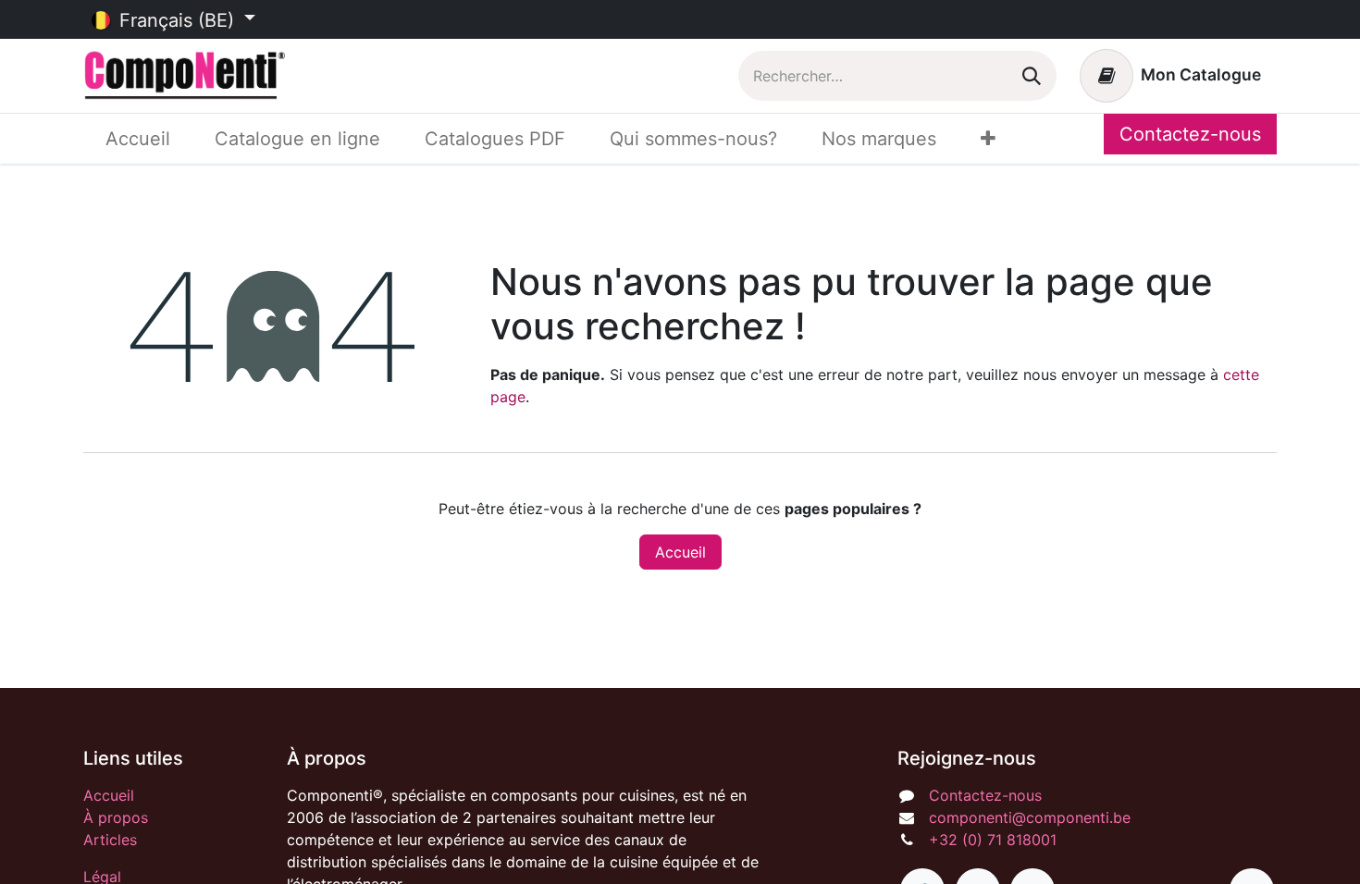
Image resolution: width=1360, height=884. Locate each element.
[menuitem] (137, 138)
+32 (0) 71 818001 (993, 839)
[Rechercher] (1032, 76)
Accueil (680, 552)
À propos (115, 817)
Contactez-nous (1190, 134)
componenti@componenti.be (1030, 817)
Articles (110, 839)
